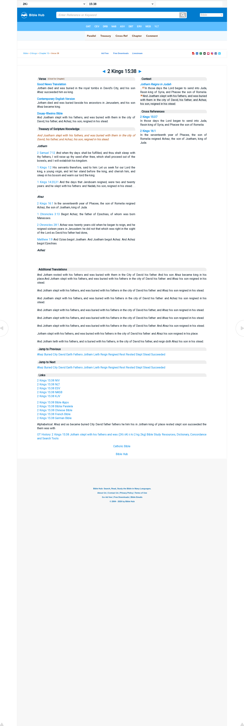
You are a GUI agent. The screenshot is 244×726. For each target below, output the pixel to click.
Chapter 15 (44, 53)
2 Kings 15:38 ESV (48, 388)
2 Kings (33, 53)
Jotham (88, 354)
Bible (25, 53)
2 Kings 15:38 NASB (49, 392)
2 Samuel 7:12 (46, 153)
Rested (130, 354)
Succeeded (158, 354)
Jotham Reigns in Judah (155, 84)
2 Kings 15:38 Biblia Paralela (55, 406)
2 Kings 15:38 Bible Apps (53, 402)
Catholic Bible (121, 446)
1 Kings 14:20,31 (48, 182)
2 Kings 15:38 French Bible (54, 414)
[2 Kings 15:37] (4, 336)
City (55, 354)
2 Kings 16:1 (45, 203)
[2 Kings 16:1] (239, 336)
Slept (139, 354)
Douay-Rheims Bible (50, 113)
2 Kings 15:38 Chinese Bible (54, 410)
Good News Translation (51, 84)
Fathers (78, 354)
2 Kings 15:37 (148, 117)
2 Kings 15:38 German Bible (54, 418)
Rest (122, 354)
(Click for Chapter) (55, 79)
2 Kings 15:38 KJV (48, 396)
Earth (69, 354)
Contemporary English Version (56, 99)
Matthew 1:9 (45, 239)
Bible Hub (122, 454)
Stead (146, 354)
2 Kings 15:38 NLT (48, 384)
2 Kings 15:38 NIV (48, 380)
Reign (104, 354)
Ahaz (40, 354)
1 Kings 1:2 (44, 167)
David (62, 354)
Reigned (113, 354)
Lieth (96, 354)
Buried (48, 354)
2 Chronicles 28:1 (48, 225)
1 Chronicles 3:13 (48, 214)
